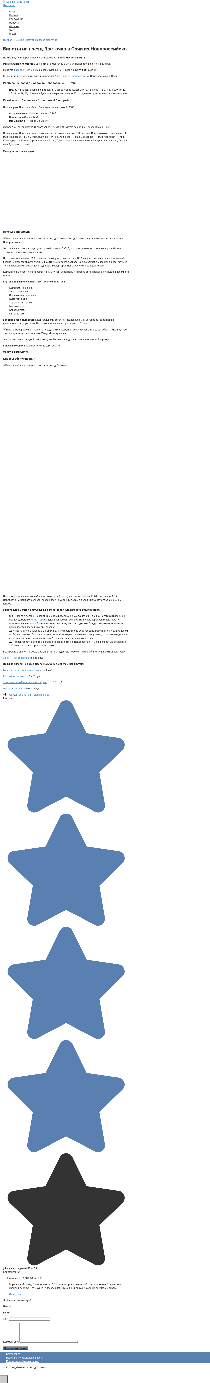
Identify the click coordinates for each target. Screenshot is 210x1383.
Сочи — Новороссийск (16, 657)
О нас (12, 11)
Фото (12, 30)
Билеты (13, 15)
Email (6, 1312)
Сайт (6, 1318)
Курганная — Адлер (14, 676)
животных (37, 619)
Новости (14, 22)
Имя (6, 1306)
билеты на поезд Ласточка (70, 76)
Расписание (16, 19)
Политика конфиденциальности (24, 1357)
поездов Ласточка (25, 69)
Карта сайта (13, 1354)
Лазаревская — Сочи (15, 688)
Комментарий (11, 1341)
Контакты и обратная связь (22, 1361)
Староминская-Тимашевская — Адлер (25, 682)
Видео (12, 33)
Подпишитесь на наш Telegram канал (28, 694)
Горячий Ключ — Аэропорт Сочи (21, 670)
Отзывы (14, 26)
